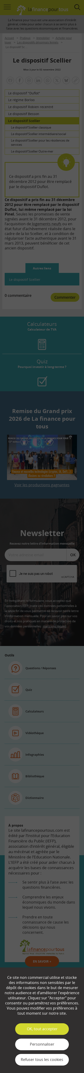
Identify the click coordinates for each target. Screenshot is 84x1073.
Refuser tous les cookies (42, 1059)
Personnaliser (42, 1044)
